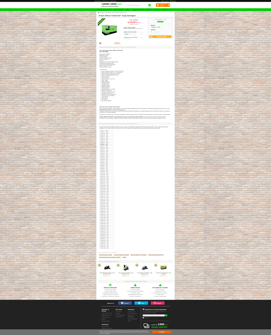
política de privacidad (153, 317)
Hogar (149, 9)
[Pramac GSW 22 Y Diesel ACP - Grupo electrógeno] (109, 41)
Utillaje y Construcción (138, 9)
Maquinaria (102, 12)
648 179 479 (113, 1)
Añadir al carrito (162, 36)
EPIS (128, 9)
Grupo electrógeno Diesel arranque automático (110, 257)
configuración (107, 333)
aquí (121, 332)
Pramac (121, 126)
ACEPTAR (162, 332)
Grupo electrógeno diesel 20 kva (155, 254)
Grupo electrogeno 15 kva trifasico (139, 254)
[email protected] (105, 317)
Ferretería (157, 9)
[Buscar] (149, 5)
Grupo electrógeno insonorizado (121, 254)
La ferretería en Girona (107, 328)
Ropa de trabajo (119, 9)
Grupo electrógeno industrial (105, 254)
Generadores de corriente (110, 12)
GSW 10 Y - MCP (107, 130)
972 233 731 (106, 1)
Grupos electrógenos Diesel (121, 12)
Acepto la (151, 317)
